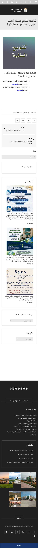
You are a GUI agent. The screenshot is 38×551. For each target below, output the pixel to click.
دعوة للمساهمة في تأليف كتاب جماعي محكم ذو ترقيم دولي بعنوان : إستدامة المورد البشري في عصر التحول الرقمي (19, 298)
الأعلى (19, 518)
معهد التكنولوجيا (17, 112)
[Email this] (17, 120)
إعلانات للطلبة (26, 112)
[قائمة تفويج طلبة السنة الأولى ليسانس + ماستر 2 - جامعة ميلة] (19, 9)
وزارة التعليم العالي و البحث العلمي (25, 415)
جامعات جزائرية (31, 420)
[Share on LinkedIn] (23, 120)
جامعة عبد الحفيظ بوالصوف (19, 400)
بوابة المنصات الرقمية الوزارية (27, 418)
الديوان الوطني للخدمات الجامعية (26, 429)
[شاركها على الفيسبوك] (34, 120)
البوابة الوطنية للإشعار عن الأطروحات (25, 426)
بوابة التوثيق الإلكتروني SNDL (27, 423)
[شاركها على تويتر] (29, 120)
